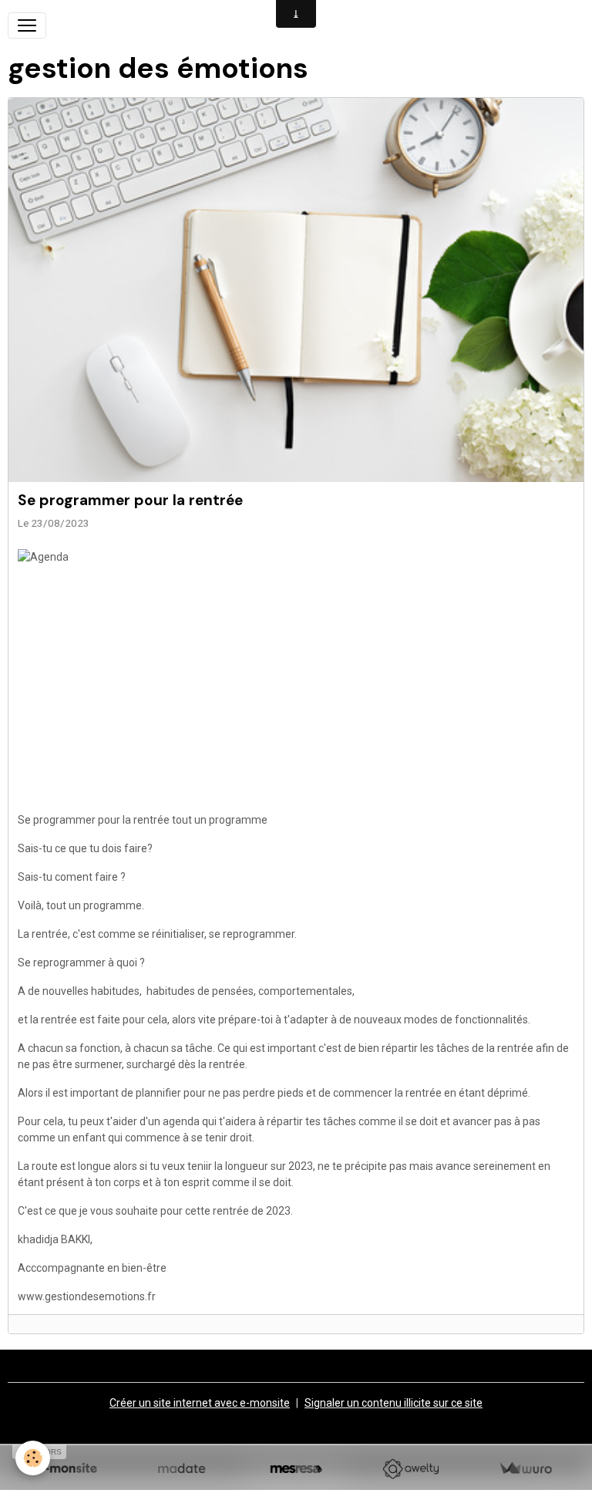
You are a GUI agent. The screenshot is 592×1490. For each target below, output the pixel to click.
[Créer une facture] (525, 1468)
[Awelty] (410, 1468)
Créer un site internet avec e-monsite (199, 1403)
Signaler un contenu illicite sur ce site (393, 1403)
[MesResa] (296, 1468)
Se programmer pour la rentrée (130, 500)
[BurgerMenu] (27, 25)
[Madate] (181, 1468)
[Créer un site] (66, 1468)
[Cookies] (32, 1458)
